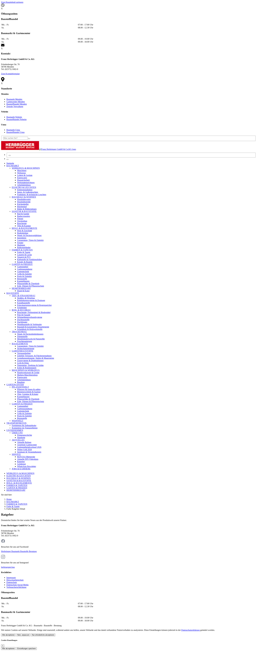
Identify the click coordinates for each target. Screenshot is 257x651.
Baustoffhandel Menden (16, 104)
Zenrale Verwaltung (14, 106)
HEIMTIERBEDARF (15, 490)
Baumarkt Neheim (14, 117)
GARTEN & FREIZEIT (16, 488)
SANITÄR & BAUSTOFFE (18, 480)
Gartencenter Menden (15, 102)
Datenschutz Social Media (17, 585)
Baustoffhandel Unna (15, 132)
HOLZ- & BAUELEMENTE (19, 483)
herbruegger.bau (8, 567)
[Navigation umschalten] (7, 159)
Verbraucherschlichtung (16, 587)
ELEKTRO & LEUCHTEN (18, 476)
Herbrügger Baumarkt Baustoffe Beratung (19, 551)
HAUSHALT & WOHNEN (18, 478)
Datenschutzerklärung (190, 630)
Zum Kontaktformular (10, 74)
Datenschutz (11, 582)
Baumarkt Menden (14, 99)
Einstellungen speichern (26, 649)
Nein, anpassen (23, 635)
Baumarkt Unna (13, 130)
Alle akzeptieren (8, 635)
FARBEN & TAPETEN (16, 485)
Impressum (11, 577)
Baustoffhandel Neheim (16, 119)
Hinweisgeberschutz (15, 580)
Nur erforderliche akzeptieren (43, 635)
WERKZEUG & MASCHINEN (20, 473)
